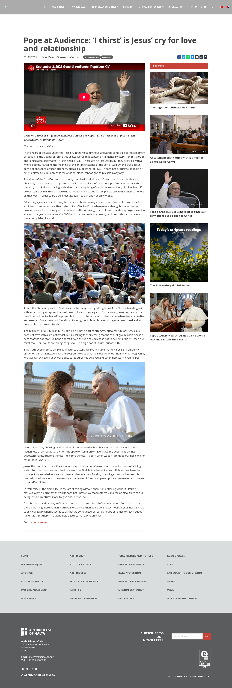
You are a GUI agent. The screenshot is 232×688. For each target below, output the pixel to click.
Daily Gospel (126, 598)
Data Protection (129, 572)
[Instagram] (201, 7)
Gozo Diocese (176, 555)
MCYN (170, 589)
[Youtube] (205, 7)
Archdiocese (78, 572)
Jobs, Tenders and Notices (135, 555)
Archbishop (77, 555)
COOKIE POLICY (203, 676)
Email (24, 555)
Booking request (32, 564)
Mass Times (28, 598)
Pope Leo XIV (106, 57)
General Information (132, 581)
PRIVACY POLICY (185, 676)
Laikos (171, 581)
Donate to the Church (182, 598)
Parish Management (34, 589)
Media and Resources (83, 598)
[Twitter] (196, 7)
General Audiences (92, 57)
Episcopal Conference (84, 581)
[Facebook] (191, 7)
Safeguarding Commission (184, 572)
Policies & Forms (32, 581)
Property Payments (131, 564)
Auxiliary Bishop (81, 564)
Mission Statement (131, 589)
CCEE (170, 564)
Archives (27, 572)
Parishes (75, 589)
